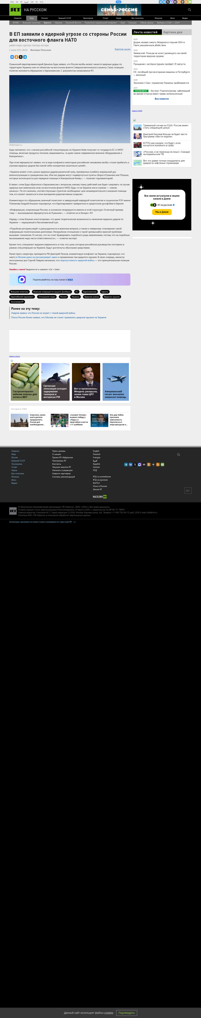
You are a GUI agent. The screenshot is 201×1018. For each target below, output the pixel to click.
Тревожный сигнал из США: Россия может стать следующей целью (165, 126)
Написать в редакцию (62, 470)
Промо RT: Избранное (62, 457)
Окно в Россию (100, 486)
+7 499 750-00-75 (120, 512)
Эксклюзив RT (17, 301)
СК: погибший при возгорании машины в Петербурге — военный (161, 73)
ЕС (77, 291)
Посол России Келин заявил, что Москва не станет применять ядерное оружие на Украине (58, 317)
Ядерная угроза (91, 296)
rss (186, 2)
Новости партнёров (61, 473)
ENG (12, 2)
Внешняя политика (31, 22)
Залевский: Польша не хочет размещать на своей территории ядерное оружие (159, 54)
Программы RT (59, 460)
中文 (41, 2)
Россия (44, 18)
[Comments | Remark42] (69, 341)
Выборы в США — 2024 (168, 22)
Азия (123, 22)
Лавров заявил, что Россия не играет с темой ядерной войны (43, 312)
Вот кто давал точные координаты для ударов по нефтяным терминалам (164, 161)
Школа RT (97, 489)
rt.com (37, 509)
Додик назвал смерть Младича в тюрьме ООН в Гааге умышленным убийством (159, 44)
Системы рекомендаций (63, 476)
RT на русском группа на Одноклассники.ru (179, 2)
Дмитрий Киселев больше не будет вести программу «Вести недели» (165, 135)
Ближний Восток (73, 22)
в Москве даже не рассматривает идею (36, 257)
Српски (96, 467)
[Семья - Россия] (119, 10)
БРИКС (16, 22)
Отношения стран (47, 296)
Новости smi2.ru (14, 356)
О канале (56, 454)
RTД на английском (102, 476)
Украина (75, 296)
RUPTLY (96, 483)
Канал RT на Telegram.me (160, 2)
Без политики (138, 18)
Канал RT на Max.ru (171, 2)
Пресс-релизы (58, 451)
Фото (172, 18)
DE (17, 2)
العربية (26, 2)
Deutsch (96, 454)
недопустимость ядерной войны (77, 260)
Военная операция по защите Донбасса (51, 291)
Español (96, 464)
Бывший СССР (65, 18)
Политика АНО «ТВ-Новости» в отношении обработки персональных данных (54, 515)
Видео (185, 18)
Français (96, 457)
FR (21, 2)
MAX (70, 279)
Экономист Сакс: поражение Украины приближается (161, 82)
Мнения (158, 18)
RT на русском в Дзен (182, 2)
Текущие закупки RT (61, 467)
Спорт (105, 18)
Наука (118, 18)
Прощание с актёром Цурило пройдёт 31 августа (159, 63)
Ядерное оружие (112, 296)
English (96, 451)
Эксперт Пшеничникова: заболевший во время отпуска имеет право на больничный (161, 92)
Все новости (162, 98)
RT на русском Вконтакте (164, 2)
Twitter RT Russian (168, 2)
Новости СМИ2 (137, 111)
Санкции (132, 22)
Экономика (88, 18)
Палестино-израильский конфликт (101, 22)
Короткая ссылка (122, 49)
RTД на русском (100, 479)
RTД (118, 2)
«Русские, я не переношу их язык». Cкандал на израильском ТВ (166, 153)
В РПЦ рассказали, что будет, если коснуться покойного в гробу (161, 144)
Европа (47, 22)
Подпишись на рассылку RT (190, 2)
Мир (32, 18)
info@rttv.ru (152, 512)
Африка (58, 22)
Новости (17, 18)
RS (37, 2)
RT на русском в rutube (175, 2)
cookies (108, 1012)
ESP (32, 2)
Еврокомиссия (89, 291)
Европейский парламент (22, 296)
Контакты (56, 463)
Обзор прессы (146, 22)
